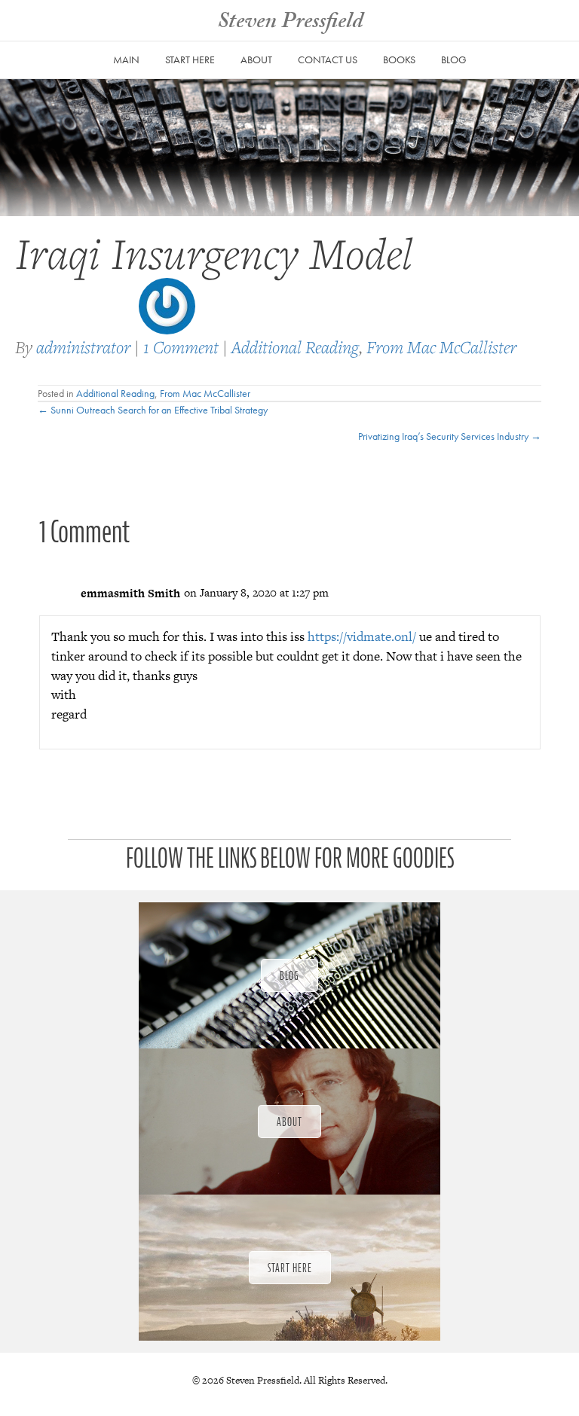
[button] (289, 975)
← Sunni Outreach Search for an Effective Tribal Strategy (153, 410)
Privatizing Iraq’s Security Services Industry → (449, 436)
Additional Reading (295, 347)
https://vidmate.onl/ (362, 636)
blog (454, 59)
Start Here (190, 59)
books (399, 59)
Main (126, 59)
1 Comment (181, 347)
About (256, 59)
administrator (83, 347)
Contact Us (327, 59)
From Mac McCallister (441, 347)
